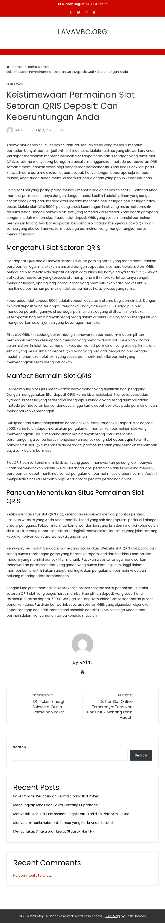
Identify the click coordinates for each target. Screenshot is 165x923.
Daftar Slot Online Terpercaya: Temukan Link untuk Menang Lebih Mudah (110, 706)
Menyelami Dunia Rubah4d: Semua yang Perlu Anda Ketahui (63, 822)
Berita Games (15, 84)
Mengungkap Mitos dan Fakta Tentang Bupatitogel (56, 805)
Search (19, 747)
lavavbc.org (82, 32)
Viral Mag (112, 916)
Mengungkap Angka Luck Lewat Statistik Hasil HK (54, 831)
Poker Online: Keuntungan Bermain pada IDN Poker (56, 796)
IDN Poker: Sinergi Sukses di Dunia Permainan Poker (48, 704)
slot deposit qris (119, 439)
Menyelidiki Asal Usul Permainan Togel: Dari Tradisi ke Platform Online (71, 813)
